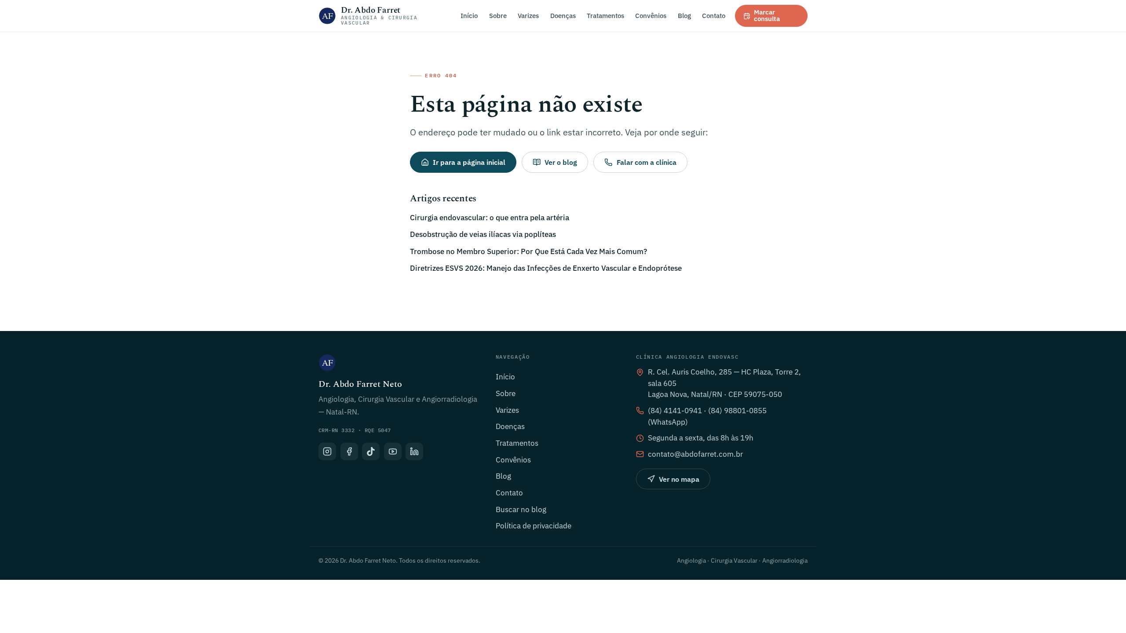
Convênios (650, 15)
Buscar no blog (521, 509)
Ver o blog (561, 162)
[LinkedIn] (414, 451)
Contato (713, 15)
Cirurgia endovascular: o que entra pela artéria (489, 217)
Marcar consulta (767, 15)
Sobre (498, 15)
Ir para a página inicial (469, 162)
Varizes (528, 15)
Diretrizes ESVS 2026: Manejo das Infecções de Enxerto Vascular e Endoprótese (546, 268)
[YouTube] (393, 451)
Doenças (563, 15)
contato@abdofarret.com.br (695, 454)
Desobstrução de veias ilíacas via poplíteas (483, 234)
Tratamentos (605, 15)
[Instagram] (327, 451)
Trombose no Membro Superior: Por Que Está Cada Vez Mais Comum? (528, 251)
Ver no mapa (679, 479)
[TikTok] (371, 451)
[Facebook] (349, 451)
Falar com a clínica (646, 162)
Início (469, 15)
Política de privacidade (533, 526)
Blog (684, 15)
